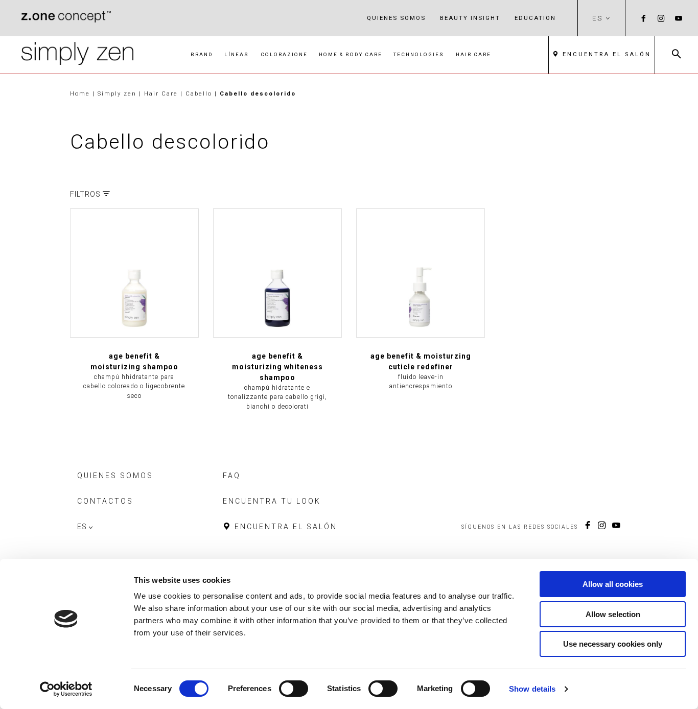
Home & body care (350, 54)
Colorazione (284, 54)
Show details (532, 688)
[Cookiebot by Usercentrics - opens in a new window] (66, 689)
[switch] (293, 688)
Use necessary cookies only (612, 644)
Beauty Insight (470, 17)
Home (80, 93)
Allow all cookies (613, 584)
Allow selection (613, 614)
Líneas (236, 54)
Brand (202, 54)
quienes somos (396, 17)
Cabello (200, 93)
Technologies (418, 54)
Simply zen (118, 93)
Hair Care (473, 54)
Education (535, 17)
